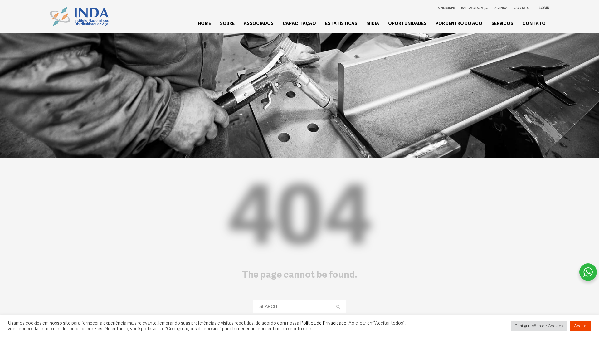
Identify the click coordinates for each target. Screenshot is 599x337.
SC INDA (501, 8)
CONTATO (521, 8)
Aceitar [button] (580, 326)
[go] (338, 306)
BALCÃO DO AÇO (474, 8)
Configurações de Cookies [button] (538, 326)
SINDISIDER (446, 8)
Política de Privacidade (323, 323)
